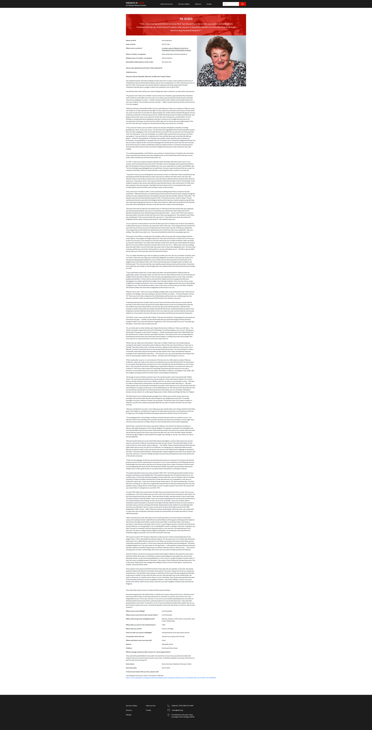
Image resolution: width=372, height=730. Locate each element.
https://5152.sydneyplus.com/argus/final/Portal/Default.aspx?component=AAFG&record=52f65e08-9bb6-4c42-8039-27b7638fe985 (171, 678)
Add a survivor (151, 705)
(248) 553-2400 (188, 705)
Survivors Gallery (184, 4)
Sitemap (128, 715)
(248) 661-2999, (177, 705)
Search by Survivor (167, 4)
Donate (209, 4)
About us (198, 4)
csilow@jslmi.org (177, 710)
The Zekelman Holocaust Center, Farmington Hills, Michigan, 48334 (182, 716)
